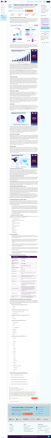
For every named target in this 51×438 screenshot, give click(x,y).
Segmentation (19, 10)
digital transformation (20, 70)
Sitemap (11, 431)
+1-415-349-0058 (41, 430)
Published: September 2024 (45, 10)
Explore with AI (3, 19)
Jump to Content (43, 15)
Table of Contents (15, 10)
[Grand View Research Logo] (3, 2)
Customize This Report (45, 24)
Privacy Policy (11, 428)
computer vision (27, 108)
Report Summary (11, 10)
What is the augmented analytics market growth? (17, 377)
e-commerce (17, 149)
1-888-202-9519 (46, 430)
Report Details (43, 5)
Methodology (22, 10)
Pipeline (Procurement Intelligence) (29, 428)
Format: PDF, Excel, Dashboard (45, 9)
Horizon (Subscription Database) (28, 431)
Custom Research (26, 427)
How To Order (11, 427)
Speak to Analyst (35, 398)
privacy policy (42, 39)
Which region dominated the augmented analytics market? (19, 379)
